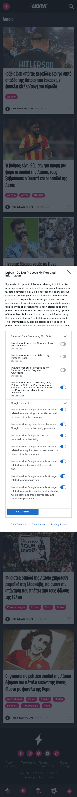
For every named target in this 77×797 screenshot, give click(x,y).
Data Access (38, 524)
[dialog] (38, 398)
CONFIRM (23, 511)
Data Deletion (18, 524)
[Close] (70, 273)
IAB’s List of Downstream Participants (43, 325)
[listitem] (38, 336)
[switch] (63, 344)
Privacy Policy (59, 524)
